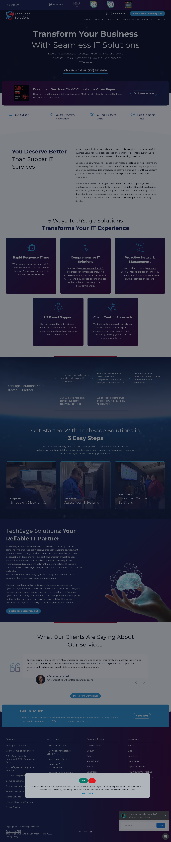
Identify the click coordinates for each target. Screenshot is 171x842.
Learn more (87, 793)
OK (83, 781)
